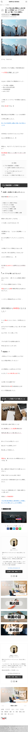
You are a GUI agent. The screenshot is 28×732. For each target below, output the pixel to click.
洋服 (17, 711)
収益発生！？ (10, 173)
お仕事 (2, 709)
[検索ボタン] (1, 1)
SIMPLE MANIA (14, 1)
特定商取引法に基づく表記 (19, 727)
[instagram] (14, 576)
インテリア (7, 709)
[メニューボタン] (26, 1)
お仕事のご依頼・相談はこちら (14, 571)
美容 (2, 714)
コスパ (12, 709)
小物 (2, 711)
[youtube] (16, 576)
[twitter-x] (11, 576)
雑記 (18, 14)
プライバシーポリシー (8, 727)
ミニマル (22, 709)
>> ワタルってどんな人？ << (14, 567)
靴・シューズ (10, 714)
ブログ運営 (14, 14)
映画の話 (6, 711)
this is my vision (4, 722)
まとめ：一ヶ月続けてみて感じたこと (14, 175)
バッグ (17, 709)
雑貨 (5, 714)
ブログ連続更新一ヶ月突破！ (12, 165)
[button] (8, 529)
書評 (10, 711)
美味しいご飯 (21, 711)
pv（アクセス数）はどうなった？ (14, 171)
